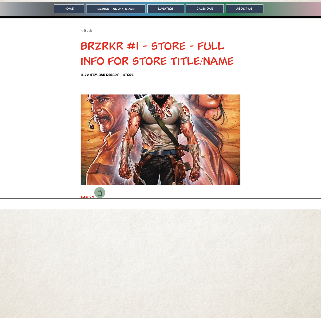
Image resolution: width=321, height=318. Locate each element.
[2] (99, 192)
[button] (96, 30)
